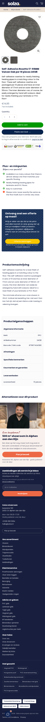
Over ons (5, 639)
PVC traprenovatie (11, 691)
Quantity (6, 111)
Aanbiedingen (7, 562)
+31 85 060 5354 (8, 521)
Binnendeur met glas (30, 682)
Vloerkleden (7, 556)
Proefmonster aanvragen (12, 572)
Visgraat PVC (9, 668)
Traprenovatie (8, 553)
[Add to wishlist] (39, 17)
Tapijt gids (6, 610)
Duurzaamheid (8, 655)
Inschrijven (22, 493)
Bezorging (6, 581)
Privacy (23, 717)
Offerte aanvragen (22, 241)
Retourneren (7, 584)
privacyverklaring (8, 482)
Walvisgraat (22, 668)
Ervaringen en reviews (10, 645)
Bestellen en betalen (10, 578)
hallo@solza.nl (8, 524)
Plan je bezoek (22, 454)
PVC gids (5, 603)
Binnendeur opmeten (10, 623)
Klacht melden (8, 591)
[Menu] (3, 3)
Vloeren (5, 543)
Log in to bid (37, 139)
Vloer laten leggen (9, 575)
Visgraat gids (7, 613)
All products (15, 9)
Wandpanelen (7, 549)
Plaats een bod (21, 132)
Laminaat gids (7, 607)
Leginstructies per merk (11, 629)
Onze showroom (8, 642)
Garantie (5, 588)
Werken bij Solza (8, 651)
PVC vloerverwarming (28, 673)
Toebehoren (7, 559)
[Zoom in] (38, 51)
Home (6, 9)
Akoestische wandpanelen (29, 686)
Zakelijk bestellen (9, 648)
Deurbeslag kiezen (9, 626)
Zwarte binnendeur (11, 682)
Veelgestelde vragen (10, 594)
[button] (37, 3)
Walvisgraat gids (8, 616)
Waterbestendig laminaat (13, 677)
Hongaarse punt (10, 673)
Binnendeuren (7, 546)
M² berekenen (7, 620)
